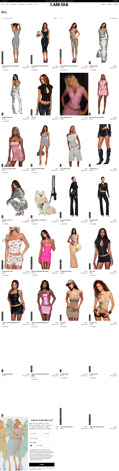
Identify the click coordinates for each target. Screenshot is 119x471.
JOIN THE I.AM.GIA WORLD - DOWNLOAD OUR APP (59, 1)
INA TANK (62, 322)
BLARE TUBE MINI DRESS (8, 168)
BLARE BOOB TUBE (7, 271)
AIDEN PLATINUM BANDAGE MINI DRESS (40, 375)
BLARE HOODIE (94, 66)
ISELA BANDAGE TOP (66, 117)
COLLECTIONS (21, 4)
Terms (40, 460)
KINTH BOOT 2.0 (94, 168)
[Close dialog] (53, 419)
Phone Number (33, 442)
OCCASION (29, 4)
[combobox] (32, 445)
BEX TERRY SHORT (65, 168)
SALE (35, 4)
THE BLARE (13, 4)
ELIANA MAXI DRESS (65, 271)
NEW (7, 4)
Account (115, 1)
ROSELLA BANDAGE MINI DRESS (39, 271)
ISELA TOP (92, 271)
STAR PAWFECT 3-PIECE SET (38, 220)
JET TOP (33, 117)
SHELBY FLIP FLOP (7, 220)
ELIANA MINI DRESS (7, 374)
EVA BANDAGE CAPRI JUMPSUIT (10, 66)
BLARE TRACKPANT (7, 117)
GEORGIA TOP (93, 322)
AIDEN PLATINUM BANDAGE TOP (11, 322)
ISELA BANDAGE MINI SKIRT (97, 117)
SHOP (2, 4)
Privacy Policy (34, 460)
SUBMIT (42, 464)
